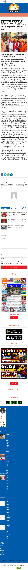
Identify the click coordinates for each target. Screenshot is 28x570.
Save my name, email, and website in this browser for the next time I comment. (13, 262)
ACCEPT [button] (18, 567)
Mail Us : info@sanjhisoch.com (4, 1)
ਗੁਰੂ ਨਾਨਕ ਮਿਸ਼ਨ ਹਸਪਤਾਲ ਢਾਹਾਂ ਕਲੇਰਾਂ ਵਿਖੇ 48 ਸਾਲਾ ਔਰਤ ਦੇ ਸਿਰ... (8, 484)
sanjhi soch (14, 201)
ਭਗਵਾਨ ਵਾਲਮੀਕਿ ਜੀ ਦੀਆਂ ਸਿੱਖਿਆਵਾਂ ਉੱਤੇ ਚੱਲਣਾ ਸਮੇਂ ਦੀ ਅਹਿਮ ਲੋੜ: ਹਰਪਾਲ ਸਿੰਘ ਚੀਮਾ (21, 184)
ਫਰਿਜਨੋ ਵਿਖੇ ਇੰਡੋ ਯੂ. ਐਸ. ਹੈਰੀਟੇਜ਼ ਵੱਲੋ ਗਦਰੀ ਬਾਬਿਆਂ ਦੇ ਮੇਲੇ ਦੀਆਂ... (7, 443)
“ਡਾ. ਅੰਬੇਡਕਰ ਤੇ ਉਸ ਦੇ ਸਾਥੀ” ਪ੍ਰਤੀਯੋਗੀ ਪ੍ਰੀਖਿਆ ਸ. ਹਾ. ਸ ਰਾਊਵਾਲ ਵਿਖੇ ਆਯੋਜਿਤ (16, 226)
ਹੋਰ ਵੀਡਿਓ (14, 383)
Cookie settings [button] (11, 568)
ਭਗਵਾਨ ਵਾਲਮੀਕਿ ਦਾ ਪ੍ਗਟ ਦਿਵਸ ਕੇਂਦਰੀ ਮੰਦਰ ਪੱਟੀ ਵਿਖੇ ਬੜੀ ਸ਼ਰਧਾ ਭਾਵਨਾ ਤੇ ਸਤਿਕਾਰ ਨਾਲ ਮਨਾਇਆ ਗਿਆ (7, 185)
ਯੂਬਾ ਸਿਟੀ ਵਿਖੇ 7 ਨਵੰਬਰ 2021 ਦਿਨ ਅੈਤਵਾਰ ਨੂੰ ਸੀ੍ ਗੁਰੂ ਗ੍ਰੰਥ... (8, 463)
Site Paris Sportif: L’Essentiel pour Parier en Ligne (8, 507)
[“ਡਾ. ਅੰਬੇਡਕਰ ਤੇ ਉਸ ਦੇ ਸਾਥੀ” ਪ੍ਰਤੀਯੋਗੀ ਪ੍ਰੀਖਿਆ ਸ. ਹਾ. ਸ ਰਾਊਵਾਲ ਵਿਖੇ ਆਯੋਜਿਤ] (4, 227)
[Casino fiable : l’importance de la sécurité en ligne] (2, 527)
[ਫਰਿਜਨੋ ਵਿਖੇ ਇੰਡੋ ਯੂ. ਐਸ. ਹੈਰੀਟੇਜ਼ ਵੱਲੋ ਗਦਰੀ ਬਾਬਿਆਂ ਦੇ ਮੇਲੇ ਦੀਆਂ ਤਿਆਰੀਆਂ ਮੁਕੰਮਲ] (2, 436)
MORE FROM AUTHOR (15, 208)
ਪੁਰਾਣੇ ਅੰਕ (14, 318)
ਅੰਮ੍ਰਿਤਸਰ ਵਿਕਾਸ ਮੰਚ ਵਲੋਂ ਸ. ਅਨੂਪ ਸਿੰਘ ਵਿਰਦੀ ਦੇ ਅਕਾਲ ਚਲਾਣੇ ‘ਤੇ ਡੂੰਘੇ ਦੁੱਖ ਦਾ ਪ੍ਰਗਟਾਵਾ (17, 220)
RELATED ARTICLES (5, 208)
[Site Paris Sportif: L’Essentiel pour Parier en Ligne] (2, 503)
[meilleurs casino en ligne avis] (2, 517)
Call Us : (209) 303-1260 (1, 1)
